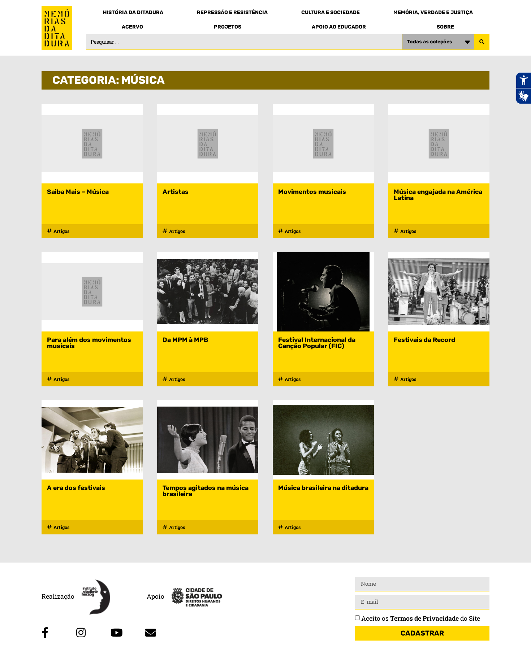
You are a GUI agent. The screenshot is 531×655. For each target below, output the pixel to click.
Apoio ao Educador (339, 27)
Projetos (227, 27)
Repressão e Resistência (232, 12)
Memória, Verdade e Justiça (433, 12)
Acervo (132, 27)
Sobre (445, 27)
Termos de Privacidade (424, 618)
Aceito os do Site (420, 618)
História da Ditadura (133, 12)
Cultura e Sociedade (330, 12)
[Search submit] (481, 42)
